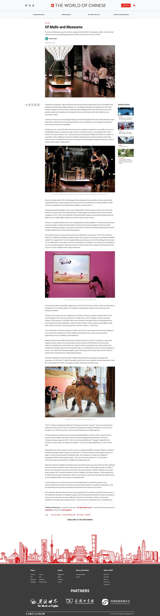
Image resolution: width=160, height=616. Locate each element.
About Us (106, 574)
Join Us (106, 579)
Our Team (106, 577)
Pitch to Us (107, 582)
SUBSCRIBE (126, 5)
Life (31, 577)
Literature (41, 579)
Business (33, 579)
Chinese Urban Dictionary (121, 14)
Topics (32, 570)
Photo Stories (43, 582)
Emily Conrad (53, 38)
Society (32, 574)
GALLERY (47, 23)
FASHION (87, 515)
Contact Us (107, 584)
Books (59, 577)
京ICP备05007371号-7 (129, 614)
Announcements (80, 574)
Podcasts (60, 579)
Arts (40, 577)
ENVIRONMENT (122, 158)
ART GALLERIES (56, 515)
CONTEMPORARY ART (69, 515)
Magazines (61, 574)
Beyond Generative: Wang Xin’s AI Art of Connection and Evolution (126, 119)
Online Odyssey (66, 14)
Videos (60, 582)
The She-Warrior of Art (123, 146)
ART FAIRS (80, 515)
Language (33, 582)
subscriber (48, 510)
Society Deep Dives (38, 14)
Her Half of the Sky (94, 14)
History (41, 574)
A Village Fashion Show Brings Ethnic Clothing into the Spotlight (125, 133)
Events (78, 577)
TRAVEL (120, 130)
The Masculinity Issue (84, 507)
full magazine (66, 510)
